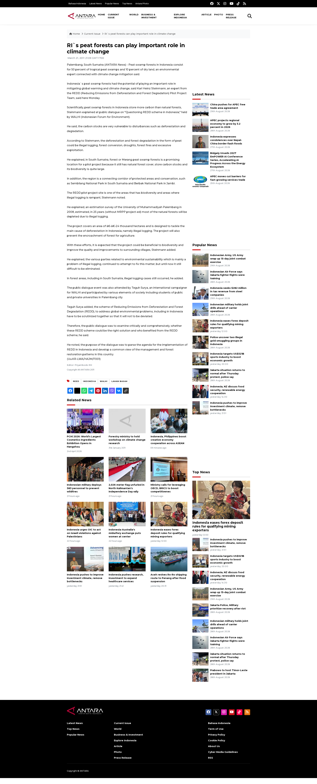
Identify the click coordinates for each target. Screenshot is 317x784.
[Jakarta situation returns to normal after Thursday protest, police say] (200, 374)
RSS (210, 757)
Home (101, 14)
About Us (214, 746)
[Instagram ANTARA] (224, 3)
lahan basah (119, 381)
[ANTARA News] (82, 16)
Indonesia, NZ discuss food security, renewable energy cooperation (227, 390)
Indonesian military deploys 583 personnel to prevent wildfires (84, 488)
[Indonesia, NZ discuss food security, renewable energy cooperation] (200, 391)
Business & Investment (149, 16)
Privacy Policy (216, 734)
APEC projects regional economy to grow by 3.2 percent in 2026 (225, 124)
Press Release (231, 16)
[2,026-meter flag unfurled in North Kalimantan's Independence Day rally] (127, 469)
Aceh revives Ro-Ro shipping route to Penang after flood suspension (169, 578)
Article (206, 14)
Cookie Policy (216, 740)
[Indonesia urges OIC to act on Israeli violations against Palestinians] (85, 513)
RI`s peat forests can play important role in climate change (140, 33)
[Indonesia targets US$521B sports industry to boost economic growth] (200, 358)
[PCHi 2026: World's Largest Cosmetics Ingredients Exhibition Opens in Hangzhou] (85, 420)
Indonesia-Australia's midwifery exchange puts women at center (125, 533)
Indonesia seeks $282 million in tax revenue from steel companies (228, 291)
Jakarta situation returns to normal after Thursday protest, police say (227, 373)
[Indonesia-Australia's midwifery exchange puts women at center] (127, 513)
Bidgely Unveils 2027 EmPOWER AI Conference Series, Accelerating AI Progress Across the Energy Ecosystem (227, 160)
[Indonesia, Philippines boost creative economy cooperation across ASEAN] (169, 420)
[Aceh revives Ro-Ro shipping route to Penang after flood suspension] (169, 558)
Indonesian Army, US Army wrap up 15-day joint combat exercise (228, 259)
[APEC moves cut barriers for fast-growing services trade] (200, 181)
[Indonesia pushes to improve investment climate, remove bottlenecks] (85, 558)
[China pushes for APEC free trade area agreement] (200, 109)
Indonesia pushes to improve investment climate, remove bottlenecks (85, 578)
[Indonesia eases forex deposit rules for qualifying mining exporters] (169, 513)
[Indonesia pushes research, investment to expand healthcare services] (127, 558)
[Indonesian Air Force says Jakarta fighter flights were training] (200, 276)
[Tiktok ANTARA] (238, 3)
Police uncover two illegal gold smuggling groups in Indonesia (226, 341)
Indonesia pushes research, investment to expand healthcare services (126, 578)
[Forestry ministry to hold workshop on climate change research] (127, 420)
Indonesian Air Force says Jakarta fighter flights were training (227, 275)
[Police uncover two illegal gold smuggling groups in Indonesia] (200, 342)
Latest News (95, 3)
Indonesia (89, 381)
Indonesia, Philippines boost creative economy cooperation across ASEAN (168, 440)
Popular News (112, 3)
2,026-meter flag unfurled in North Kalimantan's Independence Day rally (126, 488)
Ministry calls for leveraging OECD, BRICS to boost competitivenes (168, 488)
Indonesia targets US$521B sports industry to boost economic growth (227, 357)
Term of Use (216, 728)
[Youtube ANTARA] (231, 3)
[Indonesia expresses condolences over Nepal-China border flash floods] (200, 141)
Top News (127, 3)
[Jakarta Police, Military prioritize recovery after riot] (200, 610)
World (134, 14)
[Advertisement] (221, 65)
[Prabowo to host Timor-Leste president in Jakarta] (200, 675)
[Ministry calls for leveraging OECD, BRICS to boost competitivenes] (169, 469)
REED (76, 381)
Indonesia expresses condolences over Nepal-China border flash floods (226, 140)
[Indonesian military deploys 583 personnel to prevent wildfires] (85, 469)
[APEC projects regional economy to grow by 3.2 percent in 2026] (200, 125)
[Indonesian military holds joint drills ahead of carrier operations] (200, 309)
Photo (218, 14)
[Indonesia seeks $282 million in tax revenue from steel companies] (200, 292)
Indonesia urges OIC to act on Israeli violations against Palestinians (84, 533)
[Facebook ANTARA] (211, 3)
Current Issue (113, 16)
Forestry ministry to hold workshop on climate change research (127, 440)
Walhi (103, 381)
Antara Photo (142, 3)
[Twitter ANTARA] (218, 3)
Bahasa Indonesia (77, 3)
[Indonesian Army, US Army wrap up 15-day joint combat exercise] (200, 259)
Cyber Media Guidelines (223, 752)
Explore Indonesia (180, 16)
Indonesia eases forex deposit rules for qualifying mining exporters (168, 533)
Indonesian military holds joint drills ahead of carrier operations (229, 308)
